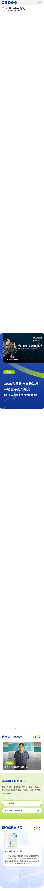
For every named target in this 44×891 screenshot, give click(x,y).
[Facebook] (3, 2)
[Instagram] (6, 2)
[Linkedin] (12, 2)
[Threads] (9, 2)
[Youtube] (15, 2)
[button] (40, 9)
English (39, 3)
